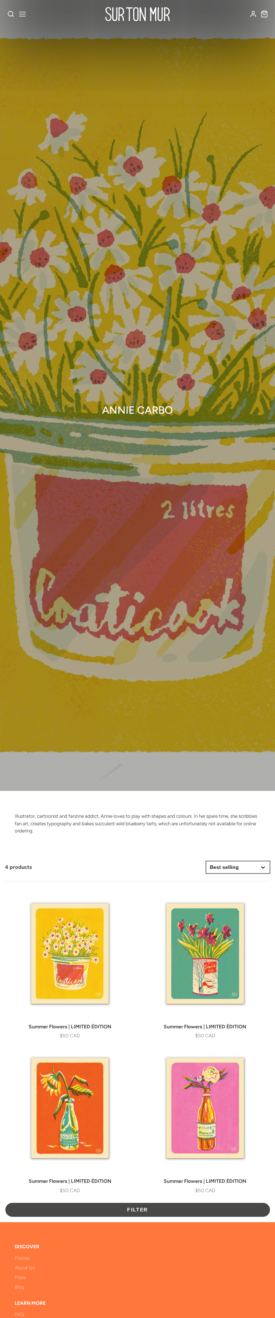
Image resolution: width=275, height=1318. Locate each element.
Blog (19, 1287)
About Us (25, 1267)
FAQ (19, 1314)
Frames (22, 1258)
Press (20, 1277)
